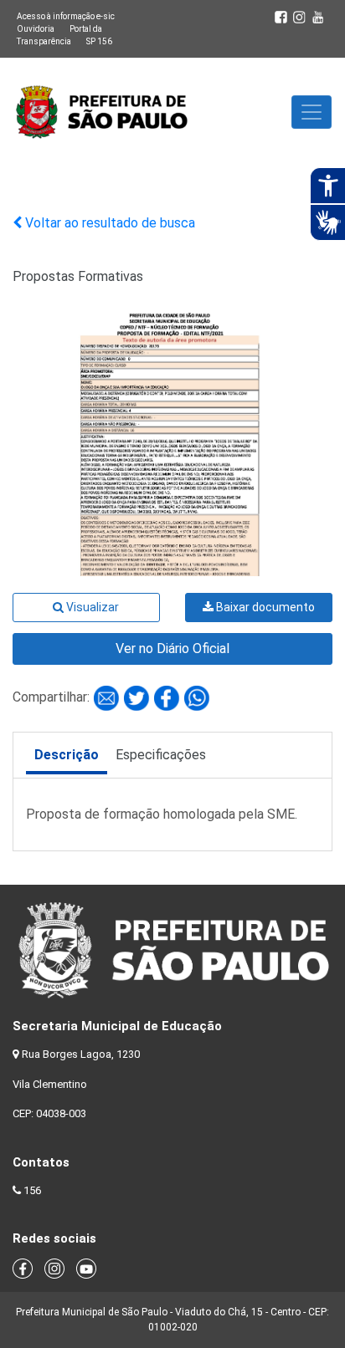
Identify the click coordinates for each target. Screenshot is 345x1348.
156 (32, 1190)
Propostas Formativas (78, 276)
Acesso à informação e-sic (66, 16)
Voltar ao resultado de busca (108, 223)
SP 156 (99, 41)
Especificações (161, 755)
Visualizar (91, 607)
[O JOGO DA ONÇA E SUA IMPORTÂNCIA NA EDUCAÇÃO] (108, 697)
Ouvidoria (35, 28)
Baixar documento (264, 607)
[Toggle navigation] (311, 112)
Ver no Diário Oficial (172, 648)
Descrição (66, 755)
